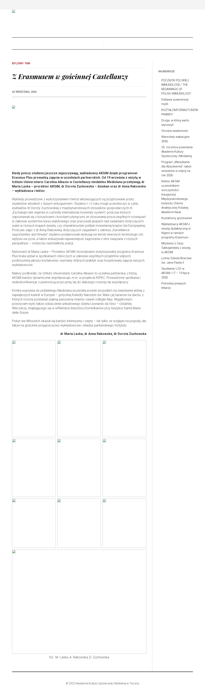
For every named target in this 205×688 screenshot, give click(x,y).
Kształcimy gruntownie (176, 218)
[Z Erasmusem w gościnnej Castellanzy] (79, 135)
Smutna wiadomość (174, 131)
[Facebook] (96, 676)
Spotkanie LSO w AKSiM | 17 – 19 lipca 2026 (175, 273)
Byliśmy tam (21, 63)
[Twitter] (108, 676)
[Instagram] (102, 676)
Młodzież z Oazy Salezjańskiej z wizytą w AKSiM (175, 248)
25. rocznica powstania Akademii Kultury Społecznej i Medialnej (177, 151)
